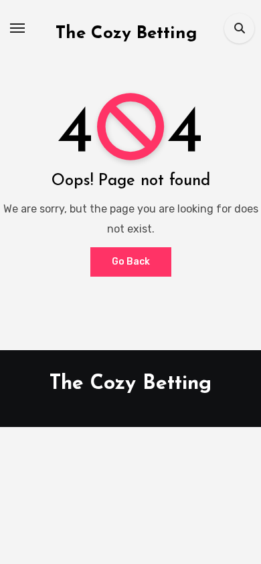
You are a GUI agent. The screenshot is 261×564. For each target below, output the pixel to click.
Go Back (131, 261)
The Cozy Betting (126, 34)
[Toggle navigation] (17, 28)
